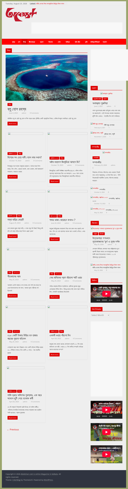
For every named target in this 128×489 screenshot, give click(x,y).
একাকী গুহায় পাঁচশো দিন (60, 335)
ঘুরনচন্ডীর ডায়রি (97, 99)
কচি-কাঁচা (77, 42)
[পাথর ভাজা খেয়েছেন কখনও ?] (68, 191)
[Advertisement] (76, 28)
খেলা (59, 42)
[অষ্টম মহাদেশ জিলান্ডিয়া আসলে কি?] (68, 133)
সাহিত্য (68, 42)
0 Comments (34, 113)
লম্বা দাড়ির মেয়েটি (16, 219)
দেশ (19, 42)
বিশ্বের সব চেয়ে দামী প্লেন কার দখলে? (25, 157)
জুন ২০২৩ (53, 216)
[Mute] (115, 300)
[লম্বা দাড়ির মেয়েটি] (26, 191)
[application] (106, 294)
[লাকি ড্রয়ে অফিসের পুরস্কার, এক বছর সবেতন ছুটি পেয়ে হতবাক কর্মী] (25, 368)
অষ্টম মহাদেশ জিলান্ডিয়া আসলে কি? (65, 162)
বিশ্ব (24, 42)
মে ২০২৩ (16, 272)
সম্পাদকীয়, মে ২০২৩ (112, 210)
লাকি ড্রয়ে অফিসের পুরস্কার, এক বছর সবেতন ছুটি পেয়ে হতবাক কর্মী (25, 396)
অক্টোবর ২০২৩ (12, 153)
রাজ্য (13, 42)
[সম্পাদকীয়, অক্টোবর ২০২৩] (99, 197)
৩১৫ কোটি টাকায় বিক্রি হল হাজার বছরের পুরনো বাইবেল (23, 336)
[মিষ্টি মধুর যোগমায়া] (97, 124)
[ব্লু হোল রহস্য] (47, 56)
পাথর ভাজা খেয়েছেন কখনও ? (62, 220)
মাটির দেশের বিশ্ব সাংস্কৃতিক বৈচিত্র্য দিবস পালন (50, 3)
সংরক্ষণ (105, 42)
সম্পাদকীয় (96, 158)
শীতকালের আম (14, 276)
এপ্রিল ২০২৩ (54, 331)
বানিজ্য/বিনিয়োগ (95, 42)
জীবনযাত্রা (32, 42)
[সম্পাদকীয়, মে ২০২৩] (97, 209)
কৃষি (86, 42)
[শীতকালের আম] (25, 249)
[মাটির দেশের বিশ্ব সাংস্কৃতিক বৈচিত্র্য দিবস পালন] (105, 265)
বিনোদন (50, 42)
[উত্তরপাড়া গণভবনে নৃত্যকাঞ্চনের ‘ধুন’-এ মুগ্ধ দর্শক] (106, 228)
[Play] (94, 300)
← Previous (13, 429)
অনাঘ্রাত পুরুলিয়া (100, 103)
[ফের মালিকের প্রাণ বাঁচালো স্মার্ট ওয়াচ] (68, 249)
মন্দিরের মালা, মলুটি (109, 134)
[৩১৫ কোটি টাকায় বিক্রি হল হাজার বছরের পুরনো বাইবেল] (26, 307)
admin (24, 113)
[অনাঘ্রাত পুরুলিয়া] (106, 93)
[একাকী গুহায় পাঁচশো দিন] (68, 307)
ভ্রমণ (41, 42)
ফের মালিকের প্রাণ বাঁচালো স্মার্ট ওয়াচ (66, 277)
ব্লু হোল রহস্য (17, 109)
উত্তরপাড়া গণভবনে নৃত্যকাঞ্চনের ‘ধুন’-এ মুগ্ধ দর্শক (106, 239)
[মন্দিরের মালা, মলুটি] (97, 133)
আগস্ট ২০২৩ (12, 216)
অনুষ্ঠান (95, 234)
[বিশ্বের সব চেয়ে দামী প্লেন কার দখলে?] (25, 133)
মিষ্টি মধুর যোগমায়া (109, 125)
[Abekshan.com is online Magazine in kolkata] (8, 42)
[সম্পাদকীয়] (106, 152)
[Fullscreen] (119, 300)
